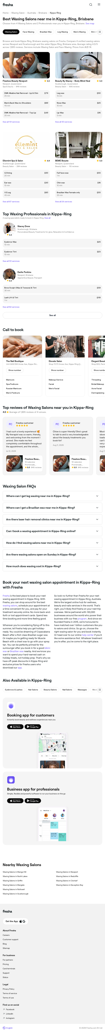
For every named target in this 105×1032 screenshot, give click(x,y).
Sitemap (6, 948)
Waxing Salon (18, 13)
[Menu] (99, 4)
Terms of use (8, 998)
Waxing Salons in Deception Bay (69, 885)
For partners (8, 960)
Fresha (6, 596)
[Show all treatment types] (99, 31)
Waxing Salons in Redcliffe (67, 876)
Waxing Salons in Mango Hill (14, 872)
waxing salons (10, 605)
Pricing (6, 964)
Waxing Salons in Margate (13, 885)
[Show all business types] (99, 689)
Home (6, 13)
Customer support (10, 939)
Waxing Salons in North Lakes (15, 876)
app (20, 667)
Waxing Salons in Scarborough (15, 894)
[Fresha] (8, 4)
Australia (31, 13)
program (82, 618)
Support (6, 973)
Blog (5, 944)
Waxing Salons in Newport (67, 872)
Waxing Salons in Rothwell (14, 889)
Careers (6, 935)
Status (5, 977)
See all (52, 315)
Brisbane (43, 13)
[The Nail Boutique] (22, 366)
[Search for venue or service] (91, 4)
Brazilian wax (17, 651)
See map (90, 23)
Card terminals (9, 968)
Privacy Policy (8, 989)
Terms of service (10, 993)
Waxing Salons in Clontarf (67, 881)
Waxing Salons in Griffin (13, 881)
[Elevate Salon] (65, 366)
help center (88, 635)
